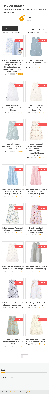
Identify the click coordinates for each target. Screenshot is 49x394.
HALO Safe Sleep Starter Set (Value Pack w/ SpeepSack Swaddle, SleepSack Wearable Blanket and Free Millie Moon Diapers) (12, 66)
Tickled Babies (13, 6)
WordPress (29, 392)
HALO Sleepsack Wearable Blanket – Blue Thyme (12, 107)
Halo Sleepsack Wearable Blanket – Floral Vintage (13, 267)
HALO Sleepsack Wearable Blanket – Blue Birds (36, 62)
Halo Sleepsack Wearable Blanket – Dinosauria (13, 229)
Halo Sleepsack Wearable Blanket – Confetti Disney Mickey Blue (13, 191)
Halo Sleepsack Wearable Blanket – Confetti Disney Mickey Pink (36, 191)
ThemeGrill (13, 392)
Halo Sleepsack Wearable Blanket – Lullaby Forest (36, 340)
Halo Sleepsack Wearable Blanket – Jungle (36, 304)
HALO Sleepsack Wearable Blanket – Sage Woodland (12, 146)
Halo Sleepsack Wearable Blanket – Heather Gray (36, 267)
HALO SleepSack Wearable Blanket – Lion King (13, 341)
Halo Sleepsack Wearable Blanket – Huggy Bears (13, 304)
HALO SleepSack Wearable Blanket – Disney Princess (36, 230)
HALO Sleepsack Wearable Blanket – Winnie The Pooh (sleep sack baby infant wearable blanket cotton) (36, 149)
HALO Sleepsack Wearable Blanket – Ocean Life (36, 107)
